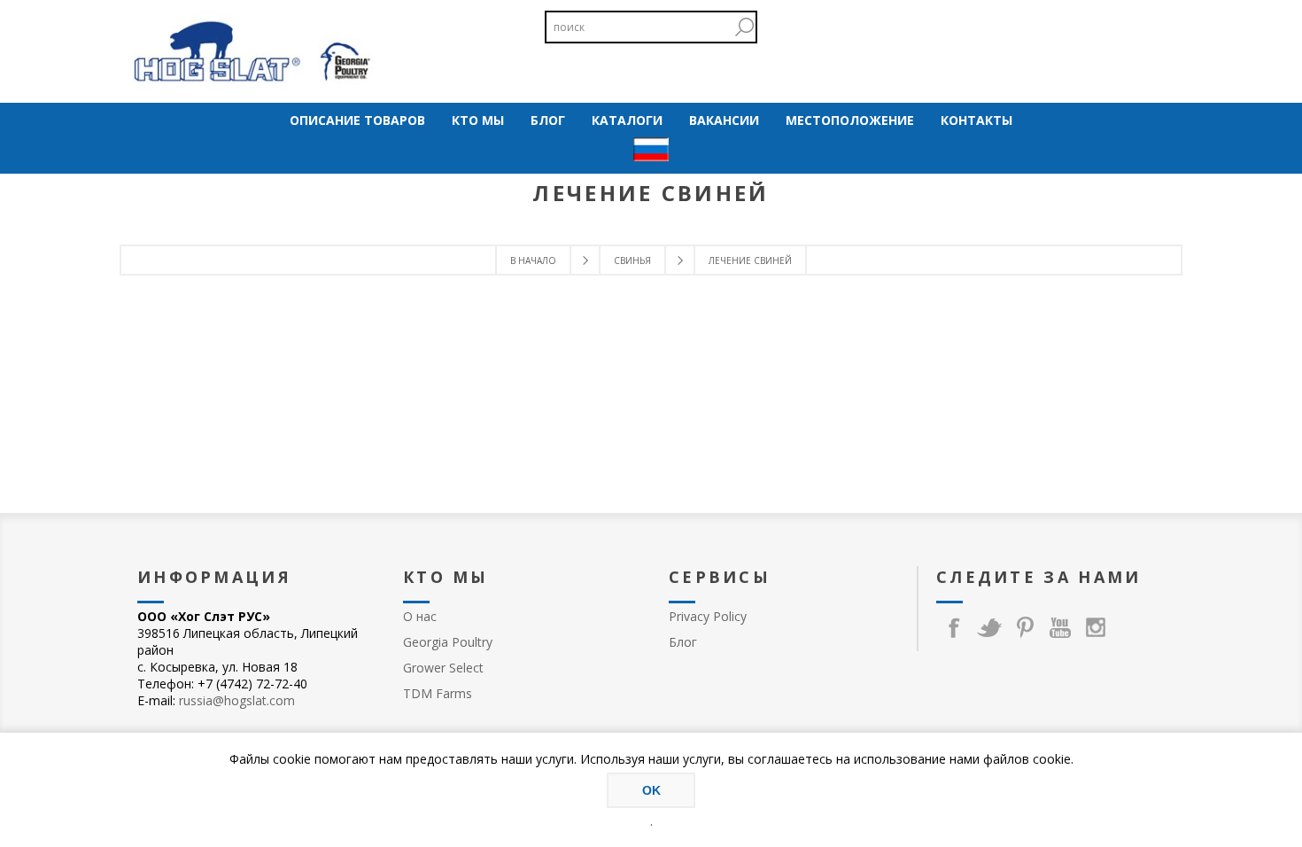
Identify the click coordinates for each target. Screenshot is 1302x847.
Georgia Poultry (447, 641)
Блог (683, 641)
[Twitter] (989, 627)
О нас (420, 616)
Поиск (744, 27)
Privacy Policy (708, 616)
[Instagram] (1095, 627)
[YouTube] (1060, 627)
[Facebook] (954, 627)
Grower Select (443, 667)
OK (651, 790)
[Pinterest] (1024, 627)
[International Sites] (651, 151)
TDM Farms (437, 693)
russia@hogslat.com (237, 700)
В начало (533, 260)
